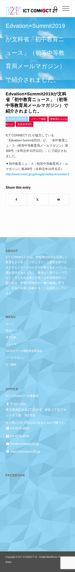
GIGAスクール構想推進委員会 (24, 350)
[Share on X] (37, 199)
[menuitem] (54, 8)
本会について (14, 330)
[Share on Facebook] (16, 199)
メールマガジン (15, 357)
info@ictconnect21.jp (24, 443)
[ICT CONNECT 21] (31, 8)
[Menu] (63, 8)
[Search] (54, 8)
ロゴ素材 (11, 364)
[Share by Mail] (58, 199)
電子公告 (11, 337)
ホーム (10, 323)
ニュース (11, 344)
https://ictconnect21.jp (25, 451)
